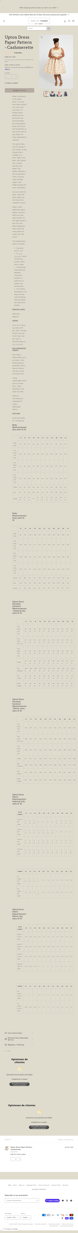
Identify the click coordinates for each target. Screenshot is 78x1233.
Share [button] (9, 1051)
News (15, 1185)
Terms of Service (43, 1185)
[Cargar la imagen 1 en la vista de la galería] (46, 94)
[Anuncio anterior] (4, 8)
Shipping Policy (32, 1185)
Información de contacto (66, 1225)
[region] (19, 468)
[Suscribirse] (37, 1200)
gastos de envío (11, 59)
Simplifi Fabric (17, 1224)
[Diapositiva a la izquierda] (41, 94)
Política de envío (53, 1225)
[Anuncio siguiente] (74, 8)
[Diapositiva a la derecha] (71, 94)
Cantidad (7, 73)
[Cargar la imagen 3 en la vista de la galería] (59, 94)
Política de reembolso (41, 1224)
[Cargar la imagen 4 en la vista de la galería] (65, 94)
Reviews (65, 1185)
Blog (9, 1185)
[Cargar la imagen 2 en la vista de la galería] (53, 94)
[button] (4, 21)
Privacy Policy (56, 1185)
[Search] (48, 28)
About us (22, 1185)
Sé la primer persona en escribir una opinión (19, 1084)
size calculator (17, 344)
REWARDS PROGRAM (39, 1189)
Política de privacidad (54, 1224)
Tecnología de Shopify (27, 1224)
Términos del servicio (67, 1224)
